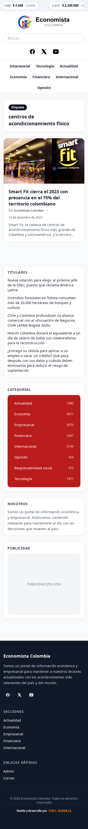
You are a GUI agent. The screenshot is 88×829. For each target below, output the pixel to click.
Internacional (67, 77)
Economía (18, 77)
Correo (8, 778)
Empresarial (20, 66)
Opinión (44, 87)
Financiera (41, 77)
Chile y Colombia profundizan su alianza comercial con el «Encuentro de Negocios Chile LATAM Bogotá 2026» (41, 320)
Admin (8, 771)
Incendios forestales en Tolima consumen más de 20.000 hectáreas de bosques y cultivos (42, 302)
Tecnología (45, 66)
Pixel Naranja (60, 811)
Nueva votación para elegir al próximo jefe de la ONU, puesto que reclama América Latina (42, 285)
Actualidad (69, 66)
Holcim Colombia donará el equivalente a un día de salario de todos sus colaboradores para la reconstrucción (44, 338)
